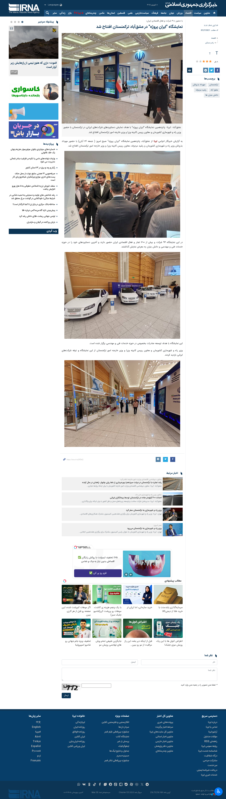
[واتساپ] (79, 784)
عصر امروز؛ (158, 525)
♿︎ (218, 791)
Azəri (38, 737)
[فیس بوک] (100, 784)
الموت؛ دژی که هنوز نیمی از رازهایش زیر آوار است (34, 65)
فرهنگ (154, 13)
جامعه (163, 13)
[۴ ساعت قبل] (33, 42)
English (36, 727)
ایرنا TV (77, 13)
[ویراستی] (105, 784)
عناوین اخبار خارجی (164, 742)
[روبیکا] (137, 784)
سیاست (197, 13)
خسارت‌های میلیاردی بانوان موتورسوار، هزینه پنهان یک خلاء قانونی (33, 151)
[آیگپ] (121, 784)
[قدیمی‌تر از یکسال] (173, 483)
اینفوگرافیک (123, 746)
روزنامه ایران (79, 727)
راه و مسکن (209, 42)
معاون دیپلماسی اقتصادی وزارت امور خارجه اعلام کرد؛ (141, 479)
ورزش (179, 13)
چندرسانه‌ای (90, 13)
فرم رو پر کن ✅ (98, 573)
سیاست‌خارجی (142, 13)
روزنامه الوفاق (78, 732)
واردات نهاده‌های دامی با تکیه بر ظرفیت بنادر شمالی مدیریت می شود (32, 160)
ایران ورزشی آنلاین (76, 746)
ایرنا (190, 5)
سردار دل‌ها (123, 727)
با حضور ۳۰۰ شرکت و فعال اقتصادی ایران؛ (164, 21)
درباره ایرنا (212, 722)
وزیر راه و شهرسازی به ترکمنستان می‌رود (144, 528)
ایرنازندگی (80, 722)
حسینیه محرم (123, 756)
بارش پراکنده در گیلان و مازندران (40, 222)
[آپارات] (131, 784)
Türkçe (37, 742)
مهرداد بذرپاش (199, 85)
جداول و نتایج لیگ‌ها (119, 751)
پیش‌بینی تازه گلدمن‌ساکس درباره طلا (38, 210)
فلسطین (121, 13)
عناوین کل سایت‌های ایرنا (161, 732)
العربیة (38, 732)
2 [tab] (19, 22)
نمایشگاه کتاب (122, 737)
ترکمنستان (213, 85)
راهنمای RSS (210, 742)
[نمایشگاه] (122, 78)
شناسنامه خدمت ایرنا (207, 751)
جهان (171, 13)
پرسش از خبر (123, 742)
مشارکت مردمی (210, 761)
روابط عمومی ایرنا (209, 746)
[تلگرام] (147, 784)
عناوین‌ (207, 13)
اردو (39, 756)
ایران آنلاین (80, 737)
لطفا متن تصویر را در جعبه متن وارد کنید (199, 685)
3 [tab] (15, 22)
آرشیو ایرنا (212, 732)
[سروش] (110, 784)
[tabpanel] (33, 51)
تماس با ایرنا (211, 727)
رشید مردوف (201, 90)
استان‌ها (111, 13)
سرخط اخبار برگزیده (164, 727)
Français (36, 761)
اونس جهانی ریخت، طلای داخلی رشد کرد (37, 216)
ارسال (66, 695)
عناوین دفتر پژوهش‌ (163, 746)
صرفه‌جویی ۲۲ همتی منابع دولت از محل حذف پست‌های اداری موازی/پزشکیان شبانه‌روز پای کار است (34, 177)
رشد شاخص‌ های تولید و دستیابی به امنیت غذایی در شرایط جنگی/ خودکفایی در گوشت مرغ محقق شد (32, 196)
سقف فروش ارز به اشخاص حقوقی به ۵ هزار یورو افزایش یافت (33, 187)
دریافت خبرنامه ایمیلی (207, 770)
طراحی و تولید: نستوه (203, 794)
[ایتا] (115, 784)
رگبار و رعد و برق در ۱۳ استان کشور (40, 168)
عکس (101, 13)
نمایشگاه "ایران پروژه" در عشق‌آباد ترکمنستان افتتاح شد (139, 27)
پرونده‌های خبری (165, 722)
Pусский (36, 751)
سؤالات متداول (210, 737)
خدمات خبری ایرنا (209, 775)
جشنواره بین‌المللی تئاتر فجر (116, 761)
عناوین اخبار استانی (164, 737)
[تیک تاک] (94, 784)
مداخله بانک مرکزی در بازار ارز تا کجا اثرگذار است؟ (34, 204)
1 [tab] (22, 22)
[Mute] (131, 575)
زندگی (62, 13)
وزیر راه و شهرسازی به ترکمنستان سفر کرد (144, 510)
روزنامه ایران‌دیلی (77, 742)
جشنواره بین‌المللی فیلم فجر (116, 732)
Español (36, 746)
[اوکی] (89, 784)
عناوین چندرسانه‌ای (164, 751)
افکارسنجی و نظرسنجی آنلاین (115, 722)
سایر (55, 13)
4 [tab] (11, 22)
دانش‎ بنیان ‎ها (211, 95)
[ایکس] (142, 784)
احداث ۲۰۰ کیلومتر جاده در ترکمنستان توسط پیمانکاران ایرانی (136, 498)
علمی (130, 13)
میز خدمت (212, 765)
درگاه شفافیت (210, 756)
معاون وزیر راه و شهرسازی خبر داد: (148, 494)
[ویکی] (84, 784)
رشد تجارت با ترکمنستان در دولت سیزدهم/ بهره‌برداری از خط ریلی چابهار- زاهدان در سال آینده (122, 482)
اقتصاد (188, 13)
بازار (69, 13)
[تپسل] (75, 547)
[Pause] (126, 575)
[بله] (126, 784)
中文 (38, 722)
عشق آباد (214, 90)
